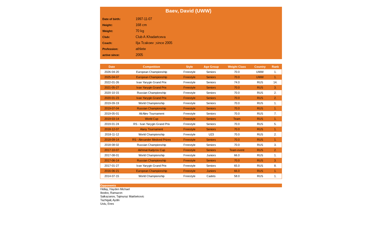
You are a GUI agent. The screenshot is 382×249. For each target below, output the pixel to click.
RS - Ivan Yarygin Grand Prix (151, 124)
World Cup (151, 118)
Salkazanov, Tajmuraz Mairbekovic (122, 196)
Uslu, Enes (107, 203)
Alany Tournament (151, 129)
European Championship (151, 71)
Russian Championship (151, 92)
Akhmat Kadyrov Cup (151, 150)
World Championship (151, 103)
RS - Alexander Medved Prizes (151, 139)
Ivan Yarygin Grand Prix (151, 82)
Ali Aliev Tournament (151, 113)
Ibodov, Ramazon (111, 192)
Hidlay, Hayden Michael (115, 189)
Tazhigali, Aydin (110, 200)
